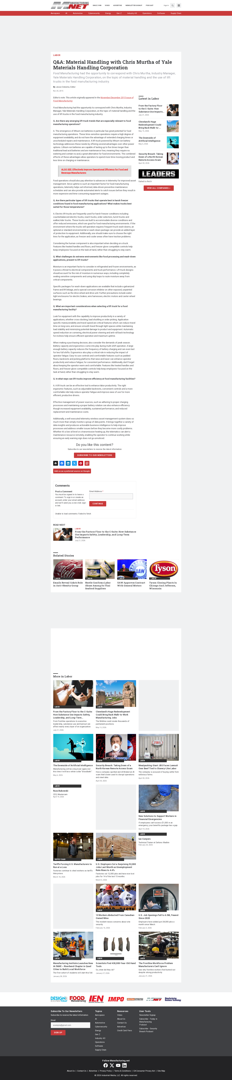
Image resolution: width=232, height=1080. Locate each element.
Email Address (96, 491)
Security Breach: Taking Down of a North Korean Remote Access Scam (151, 157)
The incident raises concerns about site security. (113, 923)
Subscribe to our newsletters (94, 455)
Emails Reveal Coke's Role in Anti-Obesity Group (68, 584)
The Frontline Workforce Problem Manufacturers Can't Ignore (156, 965)
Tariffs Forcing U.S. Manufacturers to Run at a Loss (72, 865)
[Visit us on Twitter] (112, 1065)
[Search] (172, 5)
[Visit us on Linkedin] (124, 1065)
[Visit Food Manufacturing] (78, 999)
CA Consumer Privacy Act (144, 1071)
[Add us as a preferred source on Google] (87, 463)
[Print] (55, 463)
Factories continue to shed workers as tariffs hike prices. (73, 872)
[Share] (61, 463)
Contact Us (81, 1071)
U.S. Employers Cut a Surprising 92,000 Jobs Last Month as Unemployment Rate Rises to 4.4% (116, 867)
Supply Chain (60, 859)
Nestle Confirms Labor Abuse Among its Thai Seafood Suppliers (98, 585)
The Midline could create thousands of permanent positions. (112, 722)
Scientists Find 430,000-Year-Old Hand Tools (116, 965)
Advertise (93, 1071)
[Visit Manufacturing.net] (154, 999)
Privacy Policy (106, 1071)
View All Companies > (158, 188)
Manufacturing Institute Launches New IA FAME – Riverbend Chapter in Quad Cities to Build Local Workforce (73, 966)
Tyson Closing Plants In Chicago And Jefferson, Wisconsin (163, 585)
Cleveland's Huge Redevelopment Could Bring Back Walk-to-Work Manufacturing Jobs (150, 124)
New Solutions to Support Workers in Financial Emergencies (158, 817)
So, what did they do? (105, 970)
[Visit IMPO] (116, 999)
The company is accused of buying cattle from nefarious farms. (159, 773)
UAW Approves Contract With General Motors (131, 584)
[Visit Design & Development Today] (59, 999)
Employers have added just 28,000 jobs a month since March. (156, 923)
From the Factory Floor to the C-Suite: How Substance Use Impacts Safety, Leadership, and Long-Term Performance (105, 534)
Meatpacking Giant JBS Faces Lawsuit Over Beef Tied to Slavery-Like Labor (158, 767)
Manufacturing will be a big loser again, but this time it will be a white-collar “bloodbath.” (72, 770)
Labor (56, 55)
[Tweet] (74, 463)
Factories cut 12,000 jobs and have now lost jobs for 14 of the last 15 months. (115, 875)
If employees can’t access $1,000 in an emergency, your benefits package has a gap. (158, 824)
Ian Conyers (145, 839)
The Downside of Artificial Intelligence (149, 139)
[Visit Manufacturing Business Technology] (173, 999)
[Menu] (178, 5)
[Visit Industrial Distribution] (135, 999)
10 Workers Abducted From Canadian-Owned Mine (115, 916)
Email (53, 1020)
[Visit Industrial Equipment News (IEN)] (96, 999)
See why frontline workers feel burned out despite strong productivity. (157, 971)
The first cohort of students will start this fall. (73, 973)
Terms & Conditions (122, 1071)
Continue (98, 504)
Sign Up (58, 1032)
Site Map (161, 1071)
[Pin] (80, 463)
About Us (71, 1071)
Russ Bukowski (60, 791)
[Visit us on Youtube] (118, 1065)
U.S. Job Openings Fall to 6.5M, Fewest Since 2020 (159, 916)
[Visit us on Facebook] (105, 1065)
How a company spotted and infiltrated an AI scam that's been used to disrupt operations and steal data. (115, 775)
